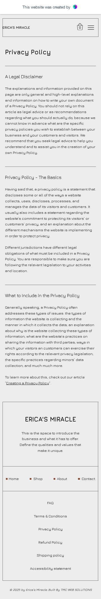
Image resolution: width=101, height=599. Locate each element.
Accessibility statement (50, 568)
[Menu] (91, 27)
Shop (38, 479)
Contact (88, 479)
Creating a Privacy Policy (27, 383)
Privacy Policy (50, 529)
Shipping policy (50, 555)
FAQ (50, 503)
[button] (80, 26)
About (62, 479)
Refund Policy (50, 542)
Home (14, 479)
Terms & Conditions (50, 516)
